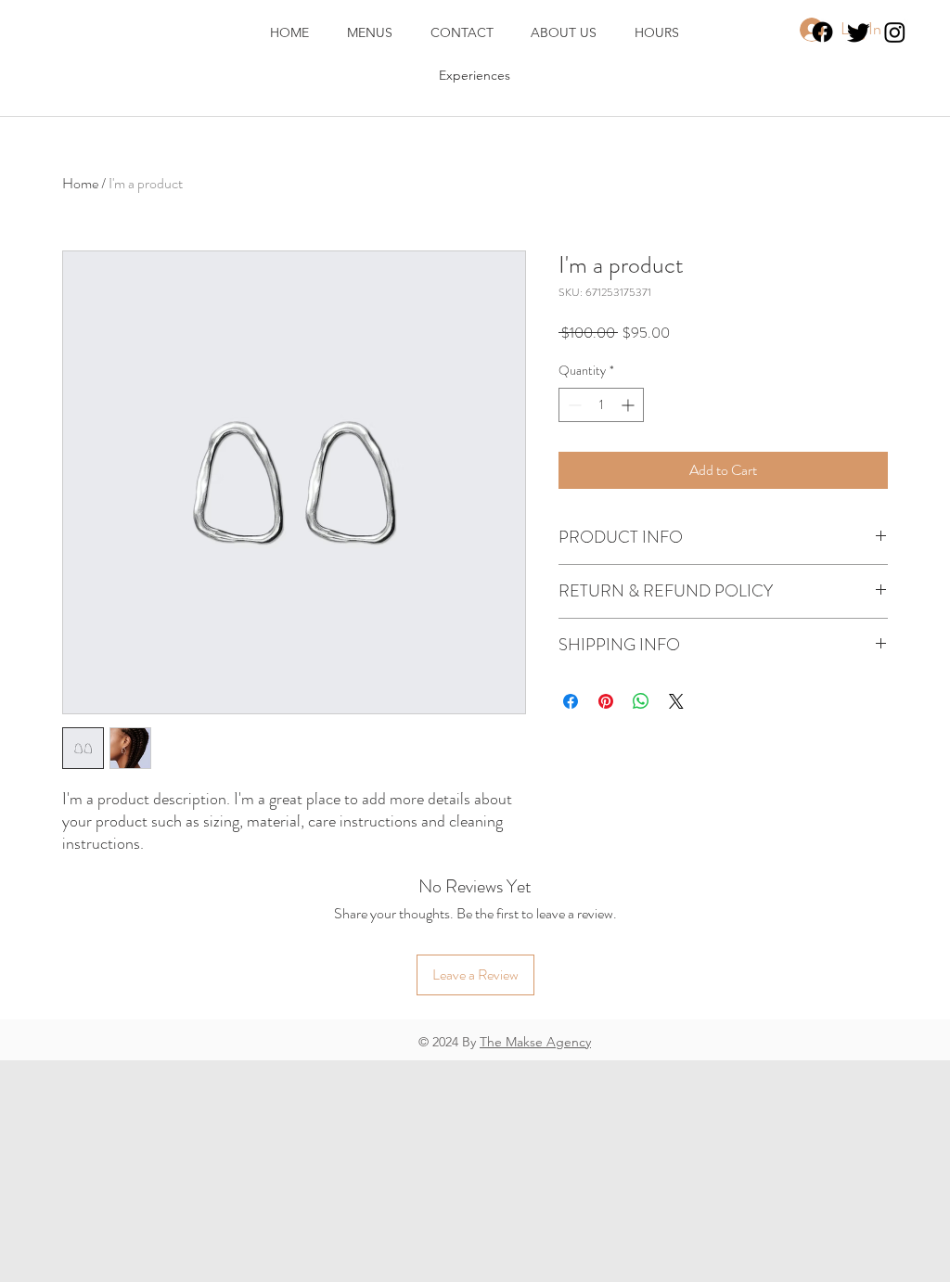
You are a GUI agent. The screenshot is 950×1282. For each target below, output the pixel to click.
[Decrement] (572, 405)
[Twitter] (858, 32)
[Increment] (629, 405)
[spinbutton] (601, 405)
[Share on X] (676, 701)
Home (80, 183)
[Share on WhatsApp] (641, 701)
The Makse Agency (535, 1041)
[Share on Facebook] (570, 701)
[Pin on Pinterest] (606, 701)
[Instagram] (894, 32)
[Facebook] (822, 32)
